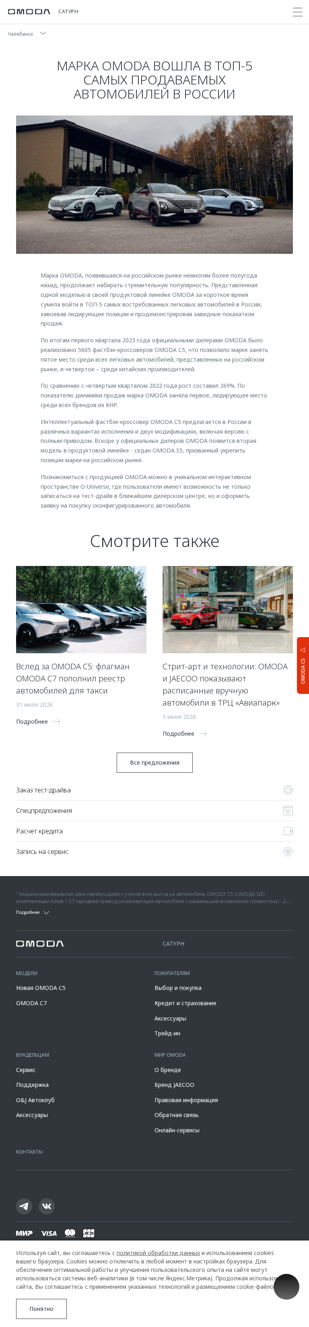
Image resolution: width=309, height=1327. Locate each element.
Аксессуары (170, 1018)
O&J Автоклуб (35, 1100)
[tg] (24, 1206)
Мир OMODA (170, 1054)
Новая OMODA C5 (41, 988)
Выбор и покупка (178, 988)
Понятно (41, 1309)
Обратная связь (176, 1115)
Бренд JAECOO (174, 1084)
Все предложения (154, 762)
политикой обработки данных (158, 1253)
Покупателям (172, 973)
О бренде (167, 1070)
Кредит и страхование (185, 1003)
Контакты (29, 1151)
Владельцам (32, 1054)
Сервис (25, 1070)
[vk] (47, 1206)
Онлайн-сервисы (177, 1130)
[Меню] (297, 12)
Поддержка (32, 1084)
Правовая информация (186, 1100)
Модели (26, 973)
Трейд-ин (167, 1033)
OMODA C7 (31, 1003)
